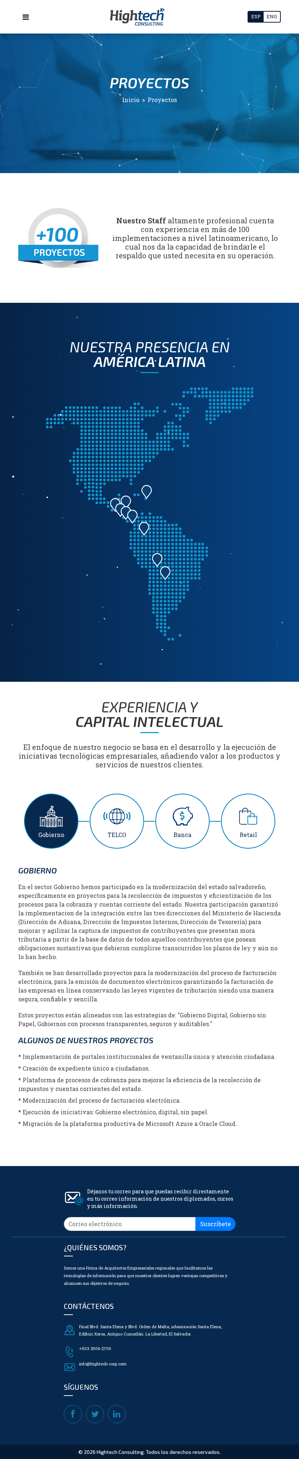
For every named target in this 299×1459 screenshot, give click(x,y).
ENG (272, 16)
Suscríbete (215, 1224)
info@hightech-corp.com (103, 1363)
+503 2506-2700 (95, 1348)
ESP (256, 16)
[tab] (51, 821)
